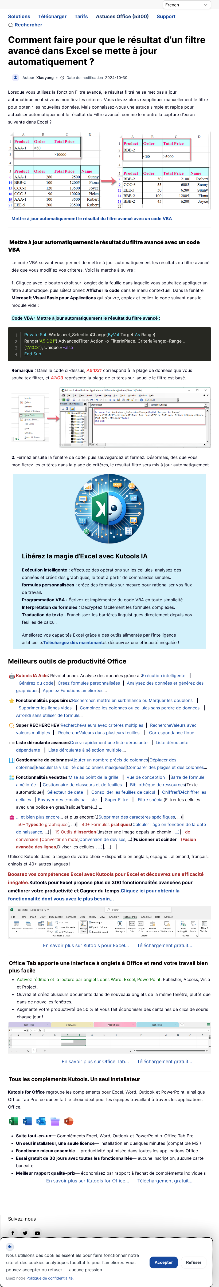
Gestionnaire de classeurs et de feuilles (82, 784)
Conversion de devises (102, 839)
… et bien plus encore (38, 817)
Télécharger (52, 16)
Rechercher (28, 24)
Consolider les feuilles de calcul (123, 792)
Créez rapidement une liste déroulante (108, 742)
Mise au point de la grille (93, 777)
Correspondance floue (171, 732)
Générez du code (36, 683)
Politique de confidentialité (49, 1278)
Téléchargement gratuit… (164, 1180)
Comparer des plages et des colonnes (165, 767)
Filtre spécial (150, 799)
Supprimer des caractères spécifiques (137, 817)
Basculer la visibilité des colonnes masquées (80, 767)
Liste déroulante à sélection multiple (85, 750)
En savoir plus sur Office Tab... (95, 1061)
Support (166, 16)
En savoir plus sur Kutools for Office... (87, 1180)
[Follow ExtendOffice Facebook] (13, 1232)
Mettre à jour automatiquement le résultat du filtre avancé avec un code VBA (91, 218)
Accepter (164, 1262)
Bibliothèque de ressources (157, 784)
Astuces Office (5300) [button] (122, 16)
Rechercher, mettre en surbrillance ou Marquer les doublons (132, 700)
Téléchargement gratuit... (164, 945)
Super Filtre (116, 799)
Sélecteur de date (65, 792)
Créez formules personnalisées (89, 683)
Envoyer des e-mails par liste (67, 799)
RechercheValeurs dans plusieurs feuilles (98, 732)
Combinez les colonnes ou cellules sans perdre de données (140, 707)
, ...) (176, 832)
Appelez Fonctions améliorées (73, 690)
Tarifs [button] (81, 16)
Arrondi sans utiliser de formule (47, 715)
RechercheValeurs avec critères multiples (102, 725)
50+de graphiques (42, 824)
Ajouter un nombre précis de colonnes (109, 759)
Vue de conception (146, 777)
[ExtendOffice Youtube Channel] (37, 1232)
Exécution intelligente (163, 675)
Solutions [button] (19, 16)
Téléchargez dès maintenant (73, 642)
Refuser (193, 1262)
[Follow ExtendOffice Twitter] (25, 1232)
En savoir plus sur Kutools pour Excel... (86, 945)
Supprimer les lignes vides (45, 707)
